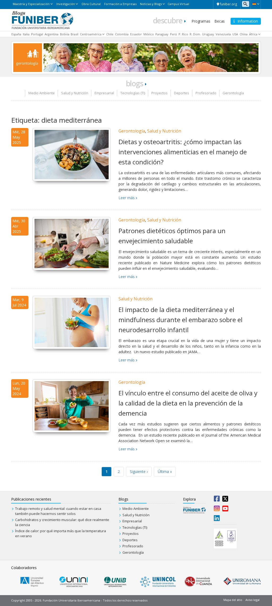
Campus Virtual (178, 4)
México (148, 34)
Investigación (65, 4)
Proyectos (159, 93)
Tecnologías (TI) (132, 93)
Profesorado (206, 93)
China (244, 34)
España (16, 34)
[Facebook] (217, 499)
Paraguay (161, 34)
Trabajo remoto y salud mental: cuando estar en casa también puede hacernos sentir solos (58, 511)
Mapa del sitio (232, 600)
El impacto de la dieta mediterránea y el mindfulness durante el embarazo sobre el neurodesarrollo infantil (180, 319)
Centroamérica (90, 34)
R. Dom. (195, 34)
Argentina (51, 34)
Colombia (122, 34)
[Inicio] (42, 19)
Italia (26, 34)
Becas (219, 21)
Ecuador (136, 34)
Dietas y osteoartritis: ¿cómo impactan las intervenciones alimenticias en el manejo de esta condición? (182, 152)
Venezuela (223, 34)
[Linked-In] (217, 519)
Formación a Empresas (120, 4)
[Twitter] (225, 499)
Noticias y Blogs (151, 4)
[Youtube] (225, 509)
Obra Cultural (91, 4)
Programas (201, 21)
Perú (173, 34)
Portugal (37, 34)
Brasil (74, 34)
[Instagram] (217, 509)
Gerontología (233, 93)
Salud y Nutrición (74, 93)
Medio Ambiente (41, 93)
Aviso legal (252, 600)
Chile (109, 34)
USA (235, 34)
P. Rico (183, 34)
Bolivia (64, 34)
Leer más (126, 197)
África (253, 34)
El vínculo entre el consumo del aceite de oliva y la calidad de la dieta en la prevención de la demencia (187, 403)
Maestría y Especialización (31, 4)
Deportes (181, 93)
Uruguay (208, 34)
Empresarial (104, 93)
